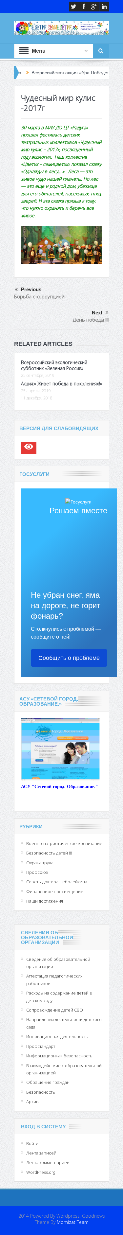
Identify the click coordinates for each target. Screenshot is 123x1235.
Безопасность (40, 1092)
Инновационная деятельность (57, 1036)
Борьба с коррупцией (39, 296)
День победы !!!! (91, 319)
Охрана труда (39, 863)
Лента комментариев (48, 1162)
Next (97, 312)
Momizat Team (73, 1222)
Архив (32, 1101)
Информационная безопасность (59, 1056)
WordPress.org (40, 1172)
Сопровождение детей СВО (54, 1010)
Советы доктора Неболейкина (56, 882)
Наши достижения (44, 901)
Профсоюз (37, 872)
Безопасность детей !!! (49, 853)
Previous (31, 289)
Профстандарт (40, 1046)
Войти (32, 1143)
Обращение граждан (48, 1082)
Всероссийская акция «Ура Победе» (54, 72)
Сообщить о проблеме (69, 658)
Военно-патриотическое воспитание (64, 843)
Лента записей (41, 1153)
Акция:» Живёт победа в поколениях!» (61, 383)
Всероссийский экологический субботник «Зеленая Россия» (54, 365)
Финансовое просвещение (54, 891)
